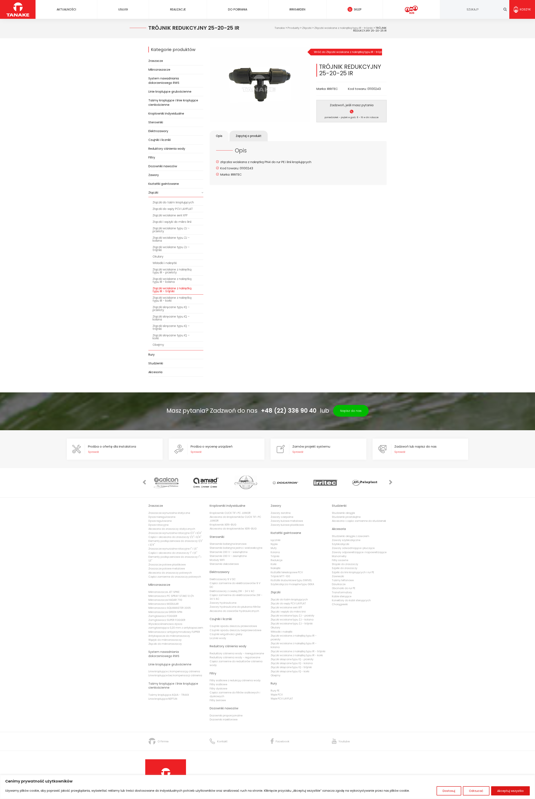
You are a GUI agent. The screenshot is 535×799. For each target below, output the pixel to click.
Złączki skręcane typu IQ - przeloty (171, 308)
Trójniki (275, 556)
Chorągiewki (340, 604)
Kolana (275, 552)
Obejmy (158, 345)
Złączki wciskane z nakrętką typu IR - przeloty (172, 270)
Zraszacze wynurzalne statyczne (169, 513)
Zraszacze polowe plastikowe (167, 564)
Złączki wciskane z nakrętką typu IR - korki (172, 299)
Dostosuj (449, 791)
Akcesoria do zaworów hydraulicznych (234, 611)
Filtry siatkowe (218, 684)
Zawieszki (338, 576)
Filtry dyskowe (218, 688)
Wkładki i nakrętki (165, 263)
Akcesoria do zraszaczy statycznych (171, 529)
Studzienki (155, 363)
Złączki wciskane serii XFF (170, 215)
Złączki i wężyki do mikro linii (172, 222)
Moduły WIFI (217, 560)
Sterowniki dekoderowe (224, 564)
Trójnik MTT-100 (280, 576)
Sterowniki (155, 122)
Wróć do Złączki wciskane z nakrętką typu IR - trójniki (348, 52)
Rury (151, 354)
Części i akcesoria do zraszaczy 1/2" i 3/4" (174, 537)
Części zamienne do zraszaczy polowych (174, 576)
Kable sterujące (341, 596)
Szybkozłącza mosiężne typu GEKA (292, 584)
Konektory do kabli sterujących (351, 600)
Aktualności (66, 9)
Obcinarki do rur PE (343, 588)
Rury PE (275, 690)
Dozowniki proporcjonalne (226, 715)
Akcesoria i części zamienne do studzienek (359, 521)
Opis (219, 136)
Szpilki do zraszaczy (344, 568)
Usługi (123, 9)
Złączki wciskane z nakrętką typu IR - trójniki (172, 289)
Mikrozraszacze (159, 70)
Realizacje (178, 9)
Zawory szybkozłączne (346, 540)
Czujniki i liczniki (159, 140)
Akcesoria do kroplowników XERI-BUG (233, 528)
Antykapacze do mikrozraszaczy (169, 636)
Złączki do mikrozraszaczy (165, 644)
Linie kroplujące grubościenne (169, 91)
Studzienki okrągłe (343, 513)
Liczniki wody (218, 638)
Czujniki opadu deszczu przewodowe (233, 626)
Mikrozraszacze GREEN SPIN (165, 612)
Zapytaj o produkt (248, 136)
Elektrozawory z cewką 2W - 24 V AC (232, 591)
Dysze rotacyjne (158, 525)
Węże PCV (277, 694)
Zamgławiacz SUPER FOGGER (166, 620)
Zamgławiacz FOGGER (162, 616)
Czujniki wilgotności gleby (226, 634)
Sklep (358, 9)
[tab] (219, 136)
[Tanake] (17, 9)
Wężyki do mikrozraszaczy (165, 640)
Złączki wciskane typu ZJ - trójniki (171, 248)
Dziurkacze (338, 584)
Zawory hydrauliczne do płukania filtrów (235, 607)
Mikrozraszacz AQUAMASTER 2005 (169, 608)
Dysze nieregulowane (161, 517)
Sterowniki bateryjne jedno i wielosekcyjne (236, 548)
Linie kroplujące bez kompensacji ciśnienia (175, 675)
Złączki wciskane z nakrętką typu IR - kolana (172, 280)
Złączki (153, 192)
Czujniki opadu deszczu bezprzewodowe (235, 630)
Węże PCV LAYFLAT (282, 698)
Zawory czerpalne (282, 517)
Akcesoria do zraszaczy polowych (170, 572)
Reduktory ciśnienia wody (166, 149)
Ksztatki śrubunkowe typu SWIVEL (291, 580)
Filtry (151, 157)
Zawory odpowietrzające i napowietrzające (359, 552)
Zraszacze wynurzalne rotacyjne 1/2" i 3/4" (175, 533)
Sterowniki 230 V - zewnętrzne (228, 556)
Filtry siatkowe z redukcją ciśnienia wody (235, 680)
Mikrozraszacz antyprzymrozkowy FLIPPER (174, 632)
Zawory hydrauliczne (223, 603)
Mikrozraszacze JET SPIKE (164, 592)
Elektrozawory (158, 131)
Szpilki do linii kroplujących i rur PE (353, 572)
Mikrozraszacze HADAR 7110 (165, 600)
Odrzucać (476, 791)
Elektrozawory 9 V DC (223, 579)
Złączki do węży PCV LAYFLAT (173, 209)
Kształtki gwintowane (163, 184)
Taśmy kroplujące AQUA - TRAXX (168, 695)
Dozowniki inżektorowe (223, 719)
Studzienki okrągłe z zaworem (350, 536)
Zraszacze (155, 61)
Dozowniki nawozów (162, 166)
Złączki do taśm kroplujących (173, 202)
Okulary (158, 256)
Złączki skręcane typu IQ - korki (171, 336)
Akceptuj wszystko (510, 791)
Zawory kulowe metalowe (287, 521)
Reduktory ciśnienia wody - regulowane (235, 657)
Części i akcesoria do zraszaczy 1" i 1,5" (172, 553)
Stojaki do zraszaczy (345, 564)
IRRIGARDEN (297, 9)
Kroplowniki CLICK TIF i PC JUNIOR (230, 513)
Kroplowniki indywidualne (166, 113)
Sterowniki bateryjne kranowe (228, 544)
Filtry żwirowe (218, 700)
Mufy (274, 548)
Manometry (339, 556)
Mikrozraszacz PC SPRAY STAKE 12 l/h (171, 596)
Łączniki (275, 540)
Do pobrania (237, 9)
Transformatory (342, 592)
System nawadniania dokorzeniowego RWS (163, 80)
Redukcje (276, 560)
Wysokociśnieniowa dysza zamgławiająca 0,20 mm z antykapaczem (175, 625)
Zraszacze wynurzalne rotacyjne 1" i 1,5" (172, 548)
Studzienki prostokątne (346, 517)
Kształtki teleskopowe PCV (287, 572)
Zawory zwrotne (280, 513)
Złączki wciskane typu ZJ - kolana (171, 239)
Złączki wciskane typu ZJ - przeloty (171, 229)
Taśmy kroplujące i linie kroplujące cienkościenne (173, 102)
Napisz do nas (351, 411)
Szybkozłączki (340, 544)
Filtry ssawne (340, 560)
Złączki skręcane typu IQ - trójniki (171, 327)
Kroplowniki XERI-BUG (223, 524)
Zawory (153, 175)
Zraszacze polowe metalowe (166, 568)
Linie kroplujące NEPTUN (162, 699)
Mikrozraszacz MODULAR (163, 604)
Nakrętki (275, 568)
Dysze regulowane (160, 521)
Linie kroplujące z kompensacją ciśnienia (174, 671)
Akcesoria (155, 372)
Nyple (274, 544)
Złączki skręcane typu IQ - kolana (171, 318)
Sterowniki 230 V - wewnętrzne (228, 552)
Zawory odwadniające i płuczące (353, 548)
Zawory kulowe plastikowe (287, 525)
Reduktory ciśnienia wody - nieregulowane (237, 653)
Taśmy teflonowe (343, 580)
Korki (273, 564)
